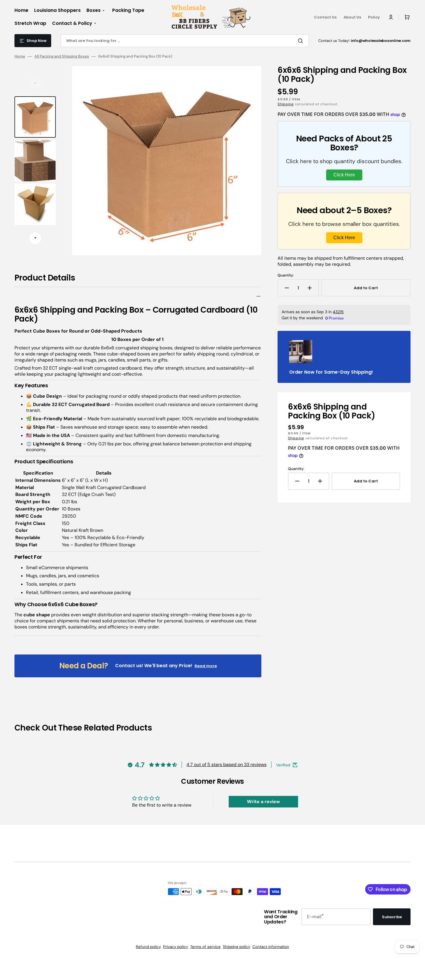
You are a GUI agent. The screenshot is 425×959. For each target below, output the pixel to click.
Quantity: (286, 275)
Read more (206, 666)
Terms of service (205, 946)
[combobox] (184, 40)
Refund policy (148, 946)
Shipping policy (236, 946)
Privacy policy (175, 946)
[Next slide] (35, 238)
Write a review (263, 801)
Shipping (286, 104)
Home (19, 56)
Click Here (344, 174)
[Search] (301, 40)
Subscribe (392, 917)
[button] (391, 17)
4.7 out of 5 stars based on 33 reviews (226, 764)
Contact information (270, 946)
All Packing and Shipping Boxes (61, 56)
